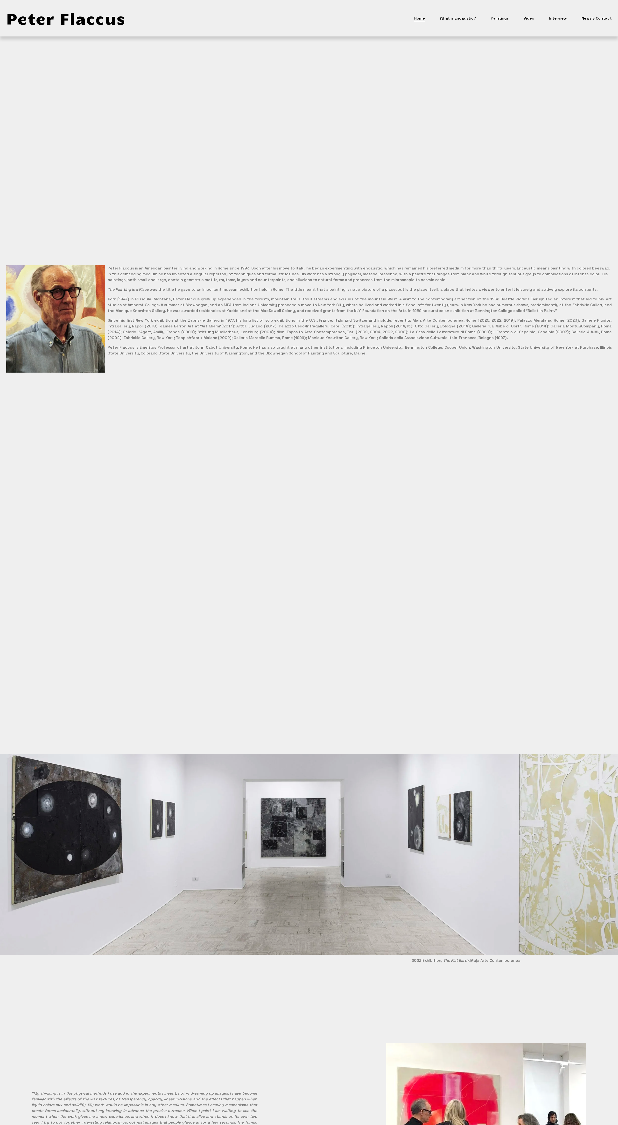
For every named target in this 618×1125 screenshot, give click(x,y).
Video (529, 18)
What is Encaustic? (458, 18)
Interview (558, 18)
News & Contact (597, 18)
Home (419, 18)
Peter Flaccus (66, 18)
